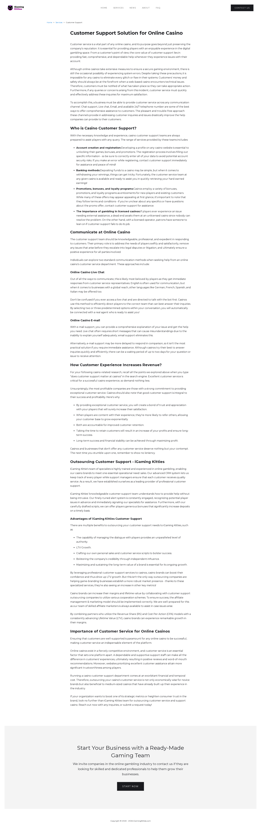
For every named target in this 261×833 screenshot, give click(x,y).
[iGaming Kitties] (16, 8)
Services (118, 8)
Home (104, 8)
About (146, 8)
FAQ (158, 8)
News (133, 8)
